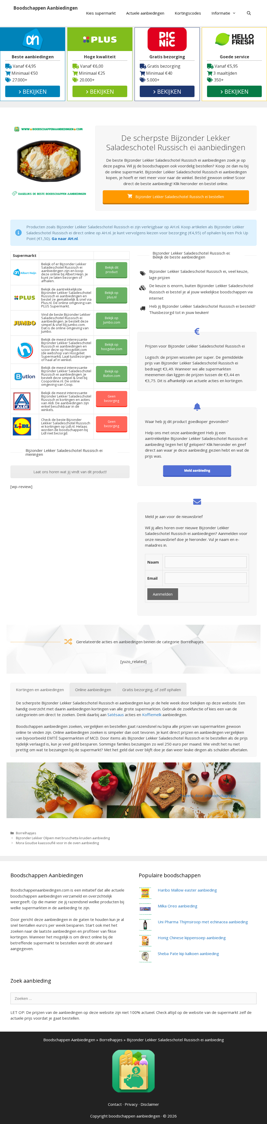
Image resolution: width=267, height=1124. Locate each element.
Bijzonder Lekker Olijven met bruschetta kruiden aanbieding (63, 838)
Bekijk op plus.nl (111, 295)
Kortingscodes (188, 13)
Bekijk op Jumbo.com (111, 320)
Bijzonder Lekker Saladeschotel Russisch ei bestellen (179, 196)
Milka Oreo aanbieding (177, 905)
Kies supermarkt (101, 13)
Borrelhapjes (26, 833)
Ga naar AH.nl (65, 238)
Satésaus (115, 714)
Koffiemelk (151, 714)
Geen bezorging (111, 398)
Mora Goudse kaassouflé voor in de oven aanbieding (57, 843)
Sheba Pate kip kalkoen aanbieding (188, 953)
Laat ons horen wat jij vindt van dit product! (70, 471)
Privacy (131, 1104)
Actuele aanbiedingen (145, 13)
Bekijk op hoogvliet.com (111, 346)
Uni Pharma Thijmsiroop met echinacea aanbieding (203, 921)
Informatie (220, 13)
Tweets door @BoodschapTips (208, 795)
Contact (115, 1104)
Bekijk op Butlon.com (111, 373)
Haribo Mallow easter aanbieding (187, 890)
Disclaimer (150, 1104)
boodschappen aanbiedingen (134, 1116)
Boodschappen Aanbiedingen (45, 8)
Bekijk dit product (111, 269)
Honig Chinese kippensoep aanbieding (192, 937)
